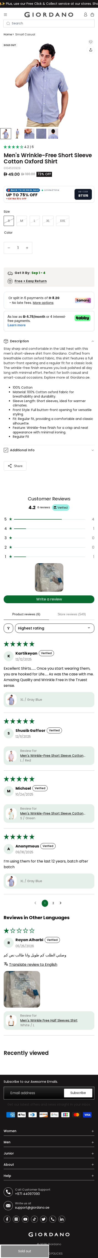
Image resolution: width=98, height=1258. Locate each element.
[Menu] (5, 14)
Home (8, 34)
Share (18, 466)
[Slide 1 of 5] (6, 134)
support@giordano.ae (32, 1207)
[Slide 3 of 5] (29, 134)
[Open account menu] (86, 15)
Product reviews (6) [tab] (26, 614)
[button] (14, 147)
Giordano (54, 1244)
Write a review (49, 599)
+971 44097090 (27, 1194)
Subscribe (78, 1093)
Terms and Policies (49, 1253)
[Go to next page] (61, 903)
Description (19, 341)
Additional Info (22, 450)
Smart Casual (25, 34)
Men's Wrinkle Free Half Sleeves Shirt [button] (48, 1020)
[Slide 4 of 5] (41, 134)
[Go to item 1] (49, 577)
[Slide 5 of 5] (53, 134)
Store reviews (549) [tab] (72, 614)
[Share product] (90, 49)
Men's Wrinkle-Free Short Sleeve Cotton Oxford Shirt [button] (51, 755)
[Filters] (8, 628)
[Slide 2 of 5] (18, 134)
